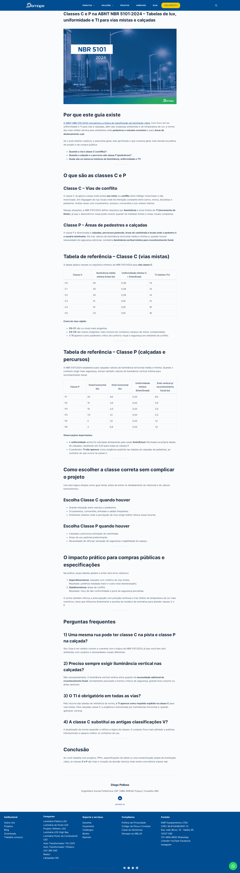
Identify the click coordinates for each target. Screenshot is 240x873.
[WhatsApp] (133, 868)
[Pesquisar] (216, 5)
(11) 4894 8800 (169, 837)
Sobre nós (9, 822)
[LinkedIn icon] (120, 798)
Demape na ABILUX (132, 833)
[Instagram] (129, 868)
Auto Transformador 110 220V (59, 843)
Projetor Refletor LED (54, 828)
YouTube (174, 840)
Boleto (85, 833)
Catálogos (87, 829)
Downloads (10, 833)
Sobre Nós (141, 5)
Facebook (185, 840)
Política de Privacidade (134, 822)
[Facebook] (124, 868)
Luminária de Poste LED (55, 825)
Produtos (87, 5)
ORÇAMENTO (170, 5)
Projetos (124, 5)
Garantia (86, 822)
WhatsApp (183, 837)
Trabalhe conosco (13, 837)
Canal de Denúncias (132, 829)
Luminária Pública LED (55, 821)
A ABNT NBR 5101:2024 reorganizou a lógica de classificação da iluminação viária (106, 123)
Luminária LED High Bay (56, 832)
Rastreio (86, 837)
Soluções (106, 5)
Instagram (166, 844)
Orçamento (88, 826)
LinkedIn (165, 840)
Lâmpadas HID (51, 857)
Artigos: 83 (120, 804)
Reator (46, 854)
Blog (155, 5)
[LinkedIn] (137, 868)
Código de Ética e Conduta (136, 826)
